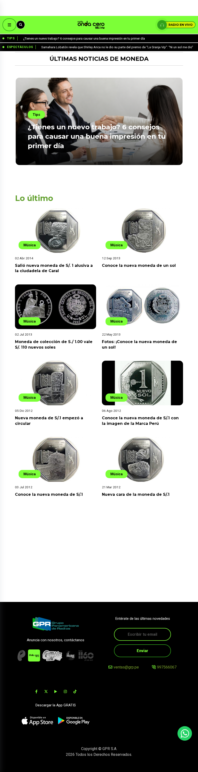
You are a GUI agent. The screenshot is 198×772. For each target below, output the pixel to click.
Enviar (142, 650)
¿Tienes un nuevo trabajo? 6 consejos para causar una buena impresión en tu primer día (97, 136)
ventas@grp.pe (126, 667)
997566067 (167, 667)
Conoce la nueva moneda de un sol (139, 265)
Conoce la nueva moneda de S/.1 (49, 494)
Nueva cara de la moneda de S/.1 (136, 494)
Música (29, 245)
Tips (36, 114)
